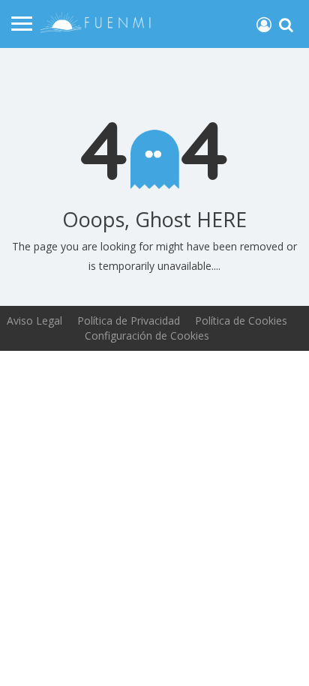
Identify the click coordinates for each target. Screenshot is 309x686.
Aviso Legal (34, 320)
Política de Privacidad (128, 320)
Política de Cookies (241, 320)
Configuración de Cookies (147, 335)
